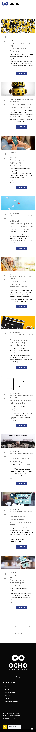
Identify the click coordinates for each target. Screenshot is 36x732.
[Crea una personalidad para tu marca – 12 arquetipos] (18, 203)
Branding (13, 215)
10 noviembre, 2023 (14, 101)
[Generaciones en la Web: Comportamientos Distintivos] (18, 26)
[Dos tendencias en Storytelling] (18, 441)
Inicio (14, 15)
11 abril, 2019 (12, 278)
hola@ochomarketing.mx (12, 716)
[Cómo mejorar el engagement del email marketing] (18, 264)
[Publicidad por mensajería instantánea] (18, 143)
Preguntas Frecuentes (11, 701)
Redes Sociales (20, 155)
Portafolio (7, 695)
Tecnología (19, 276)
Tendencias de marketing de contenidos (17, 583)
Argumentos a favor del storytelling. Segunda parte (20, 342)
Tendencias (19, 38)
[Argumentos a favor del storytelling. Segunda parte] (18, 322)
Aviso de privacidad (10, 705)
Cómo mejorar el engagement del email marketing (18, 284)
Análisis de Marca (10, 692)
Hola (6, 686)
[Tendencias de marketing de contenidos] (18, 563)
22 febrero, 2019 (13, 455)
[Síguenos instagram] (19, 677)
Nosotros (7, 689)
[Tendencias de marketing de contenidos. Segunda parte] (18, 499)
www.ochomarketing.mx (12, 718)
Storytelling (19, 334)
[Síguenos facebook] (16, 677)
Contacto (7, 698)
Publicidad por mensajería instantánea (17, 163)
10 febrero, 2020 (17, 157)
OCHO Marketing (15, 35)
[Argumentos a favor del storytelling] (18, 383)
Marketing (20, 15)
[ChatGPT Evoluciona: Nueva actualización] (18, 89)
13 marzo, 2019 (13, 337)
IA (22, 99)
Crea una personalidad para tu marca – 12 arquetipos (21, 223)
